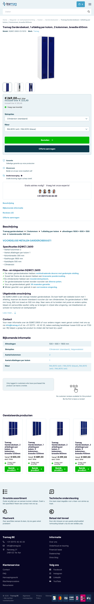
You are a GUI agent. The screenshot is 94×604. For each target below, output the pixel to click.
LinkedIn (57, 577)
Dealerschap (54, 553)
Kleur (7, 124)
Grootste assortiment (15, 498)
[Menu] (89, 4)
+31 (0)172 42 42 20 (47, 196)
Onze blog (53, 557)
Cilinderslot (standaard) (59, 349)
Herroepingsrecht (10, 577)
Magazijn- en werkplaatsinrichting (22, 20)
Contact (6, 569)
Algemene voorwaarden (28, 597)
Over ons (53, 542)
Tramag (36, 31)
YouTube (57, 581)
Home (5, 20)
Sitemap (49, 596)
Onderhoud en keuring (59, 546)
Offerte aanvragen (47, 149)
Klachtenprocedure (11, 581)
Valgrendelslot (77, 349)
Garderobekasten (51, 20)
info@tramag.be (14, 546)
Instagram (57, 573)
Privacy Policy (39, 597)
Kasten (40, 20)
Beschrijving (8, 203)
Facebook (57, 569)
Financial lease (55, 549)
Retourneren (8, 585)
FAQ (4, 573)
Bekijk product (11, 469)
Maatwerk (8, 518)
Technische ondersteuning (64, 498)
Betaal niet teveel (59, 518)
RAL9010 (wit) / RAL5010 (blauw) (63, 366)
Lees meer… (8, 313)
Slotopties (9, 114)
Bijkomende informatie (13, 208)
